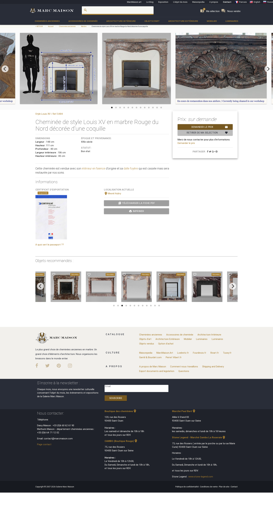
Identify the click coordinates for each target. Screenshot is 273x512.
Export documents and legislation (156, 371)
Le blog (149, 1)
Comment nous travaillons (184, 366)
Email (108, 386)
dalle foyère (131, 168)
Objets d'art (152, 21)
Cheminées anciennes (47, 21)
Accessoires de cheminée (83, 21)
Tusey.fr (227, 352)
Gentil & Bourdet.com (150, 357)
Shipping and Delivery (213, 366)
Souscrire (115, 398)
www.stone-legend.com (200, 476)
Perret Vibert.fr (174, 357)
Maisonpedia (198, 1)
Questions (183, 371)
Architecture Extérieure (183, 21)
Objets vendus (146, 343)
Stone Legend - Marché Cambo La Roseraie (199, 437)
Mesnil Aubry (112, 193)
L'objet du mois (180, 1)
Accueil (51, 26)
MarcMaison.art (134, 1)
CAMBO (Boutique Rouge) (121, 441)
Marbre (84, 26)
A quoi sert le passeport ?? (49, 244)
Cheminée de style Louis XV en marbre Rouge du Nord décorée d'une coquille (119, 26)
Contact (227, 1)
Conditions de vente (209, 486)
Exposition (163, 1)
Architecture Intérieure (121, 21)
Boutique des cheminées (121, 411)
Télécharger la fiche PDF (136, 203)
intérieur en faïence (93, 168)
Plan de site (224, 486)
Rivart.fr (214, 352)
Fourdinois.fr (199, 352)
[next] (267, 68)
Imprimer (136, 211)
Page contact (44, 444)
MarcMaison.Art (164, 352)
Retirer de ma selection (207, 132)
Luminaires (231, 21)
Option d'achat (165, 343)
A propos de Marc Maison (152, 366)
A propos (213, 1)
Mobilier (212, 21)
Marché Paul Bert (184, 411)
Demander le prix (209, 127)
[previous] (5, 68)
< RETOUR (39, 26)
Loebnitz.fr (183, 352)
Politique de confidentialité (187, 486)
